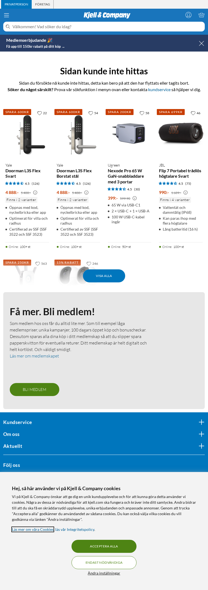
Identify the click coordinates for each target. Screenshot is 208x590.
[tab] (16, 4)
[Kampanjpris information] (35, 192)
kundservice (159, 89)
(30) (137, 189)
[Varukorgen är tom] (201, 14)
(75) (188, 183)
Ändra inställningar (104, 573)
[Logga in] (188, 14)
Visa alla (104, 276)
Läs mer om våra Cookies (33, 529)
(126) (36, 183)
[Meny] (6, 15)
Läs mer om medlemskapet (34, 356)
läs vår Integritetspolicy (74, 529)
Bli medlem (34, 389)
